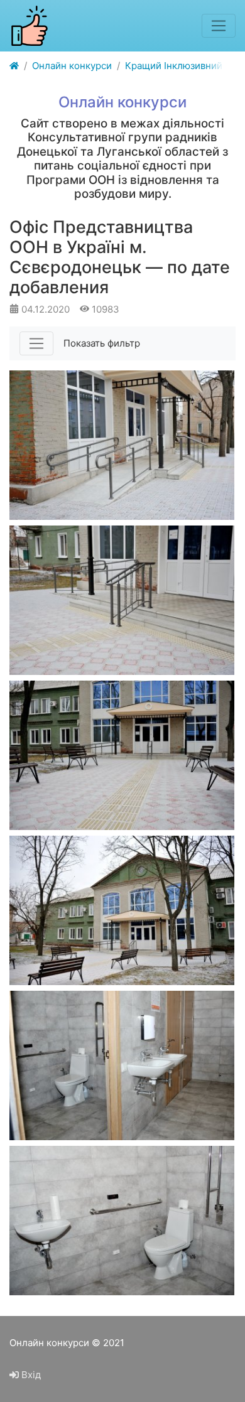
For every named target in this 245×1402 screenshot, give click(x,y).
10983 (104, 309)
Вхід (30, 1375)
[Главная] (14, 66)
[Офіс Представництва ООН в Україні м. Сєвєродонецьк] (121, 445)
